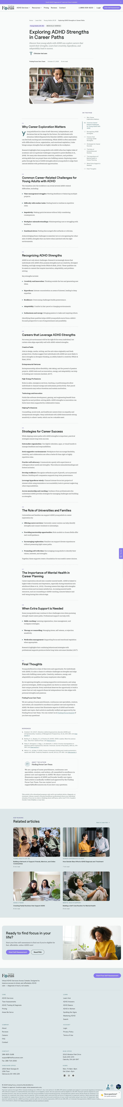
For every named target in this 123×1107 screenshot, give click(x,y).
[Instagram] (69, 1075)
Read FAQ (38, 952)
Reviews (54, 8)
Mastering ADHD (69, 1016)
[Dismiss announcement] (121, 2)
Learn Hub (38, 20)
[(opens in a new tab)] (110, 1086)
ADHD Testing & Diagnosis (12, 1005)
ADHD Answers (68, 1002)
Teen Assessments (9, 1002)
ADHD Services (22, 8)
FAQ (3, 1039)
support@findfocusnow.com (12, 1058)
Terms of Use (68, 1035)
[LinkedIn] (64, 1075)
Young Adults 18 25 (50, 20)
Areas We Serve (7, 1012)
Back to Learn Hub (102, 822)
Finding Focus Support (66, 713)
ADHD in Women (69, 1009)
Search (65, 1019)
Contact (62, 8)
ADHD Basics (68, 1005)
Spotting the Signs (70, 1012)
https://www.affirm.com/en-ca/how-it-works (34, 1100)
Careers (5, 1035)
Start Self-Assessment (111, 7)
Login (99, 8)
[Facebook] (73, 1075)
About (4, 1028)
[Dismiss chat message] (119, 1093)
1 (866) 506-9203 (86, 8)
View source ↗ (51, 740)
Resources (36, 8)
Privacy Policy (68, 1032)
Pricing (46, 8)
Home (31, 20)
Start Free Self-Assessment (107, 976)
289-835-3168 (8, 1054)
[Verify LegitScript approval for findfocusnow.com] (118, 1086)
